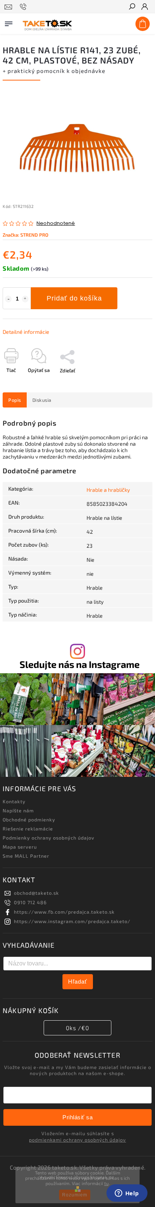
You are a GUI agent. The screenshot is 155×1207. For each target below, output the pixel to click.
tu (106, 1183)
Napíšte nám (18, 810)
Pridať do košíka (74, 298)
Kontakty (14, 801)
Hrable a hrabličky (108, 490)
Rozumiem (74, 1195)
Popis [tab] (14, 400)
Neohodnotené (55, 223)
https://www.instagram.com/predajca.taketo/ (72, 921)
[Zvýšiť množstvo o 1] (25, 299)
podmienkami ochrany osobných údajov (77, 1140)
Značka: (26, 235)
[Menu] (8, 22)
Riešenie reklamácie (28, 829)
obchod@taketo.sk (36, 893)
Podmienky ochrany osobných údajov (48, 838)
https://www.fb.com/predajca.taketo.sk (64, 912)
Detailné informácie (26, 331)
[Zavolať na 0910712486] (24, 6)
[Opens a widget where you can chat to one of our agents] (126, 1193)
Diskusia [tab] (42, 400)
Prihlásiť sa (77, 1117)
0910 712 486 (30, 902)
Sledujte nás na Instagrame (80, 664)
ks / (77, 1027)
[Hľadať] (131, 7)
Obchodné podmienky (29, 820)
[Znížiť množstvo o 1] (8, 299)
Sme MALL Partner (26, 856)
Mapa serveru (20, 847)
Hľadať (77, 981)
